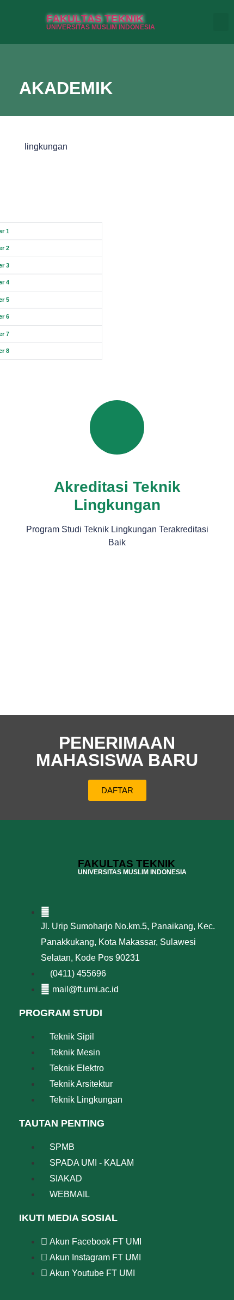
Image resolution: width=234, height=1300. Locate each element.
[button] (221, 22)
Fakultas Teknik (95, 18)
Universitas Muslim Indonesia (100, 27)
